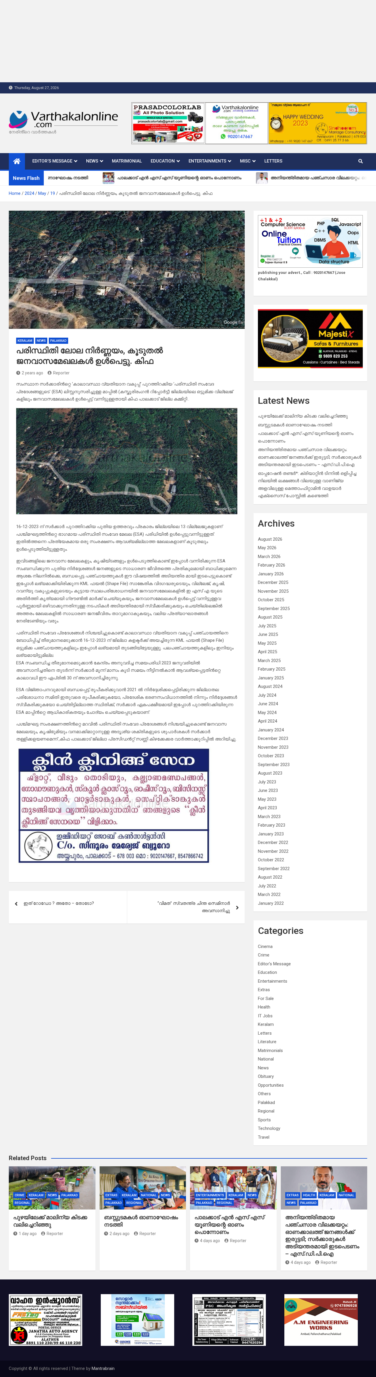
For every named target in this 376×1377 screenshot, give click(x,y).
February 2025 (271, 669)
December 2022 (273, 842)
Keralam (25, 341)
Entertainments (207, 161)
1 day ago (28, 1233)
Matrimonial (127, 161)
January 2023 (271, 834)
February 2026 (271, 565)
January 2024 (271, 730)
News (92, 161)
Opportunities (271, 1085)
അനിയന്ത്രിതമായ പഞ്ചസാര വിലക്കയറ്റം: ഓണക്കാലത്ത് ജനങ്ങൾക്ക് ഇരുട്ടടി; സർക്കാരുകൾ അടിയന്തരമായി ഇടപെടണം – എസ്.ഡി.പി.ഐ (309, 457)
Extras (264, 989)
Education (163, 161)
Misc (245, 161)
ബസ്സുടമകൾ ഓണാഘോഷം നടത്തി (295, 425)
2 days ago (120, 1233)
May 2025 (267, 643)
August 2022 (270, 877)
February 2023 (271, 825)
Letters (273, 161)
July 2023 (267, 782)
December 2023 (273, 738)
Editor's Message (274, 963)
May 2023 (267, 799)
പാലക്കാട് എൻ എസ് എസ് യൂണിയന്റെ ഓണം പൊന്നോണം (229, 1224)
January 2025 (271, 678)
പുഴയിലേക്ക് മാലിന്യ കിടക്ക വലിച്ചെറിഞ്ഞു (303, 416)
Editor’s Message (52, 161)
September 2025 (274, 608)
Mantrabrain (103, 1368)
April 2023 (267, 807)
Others (264, 1093)
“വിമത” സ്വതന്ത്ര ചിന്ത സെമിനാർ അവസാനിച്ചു (193, 907)
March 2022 (269, 894)
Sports (264, 1120)
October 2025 (271, 599)
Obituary (266, 1076)
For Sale (266, 998)
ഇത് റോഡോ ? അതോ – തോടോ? (59, 903)
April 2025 (267, 651)
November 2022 (273, 851)
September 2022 (274, 868)
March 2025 (269, 660)
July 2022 (267, 886)
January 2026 (271, 574)
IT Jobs (265, 1015)
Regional (266, 1111)
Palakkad (58, 341)
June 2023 (268, 790)
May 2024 (267, 712)
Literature (267, 1041)
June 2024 (268, 703)
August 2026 (270, 539)
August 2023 (270, 773)
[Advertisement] (176, 41)
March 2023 (269, 816)
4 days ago (210, 1240)
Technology (269, 1128)
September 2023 (274, 764)
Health (264, 1007)
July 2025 (267, 626)
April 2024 (267, 721)
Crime (263, 955)
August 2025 (270, 617)
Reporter (61, 373)
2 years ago (32, 373)
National (266, 1059)
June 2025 (268, 634)
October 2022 (271, 859)
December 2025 (273, 582)
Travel (263, 1137)
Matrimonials (270, 1050)
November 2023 (273, 747)
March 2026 (269, 556)
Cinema (265, 946)
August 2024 (270, 686)
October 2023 (271, 755)
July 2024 (267, 695)
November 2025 (273, 591)
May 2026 (267, 547)
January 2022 (271, 903)
